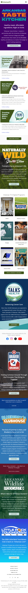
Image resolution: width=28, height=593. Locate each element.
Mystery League (21, 268)
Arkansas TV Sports (21, 218)
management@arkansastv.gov (14, 584)
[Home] (6, 2)
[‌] (9, 577)
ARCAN (7, 218)
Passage (7, 242)
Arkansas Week (7, 268)
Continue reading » (5, 78)
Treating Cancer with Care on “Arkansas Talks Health (13, 124)
